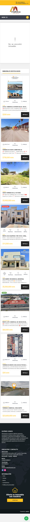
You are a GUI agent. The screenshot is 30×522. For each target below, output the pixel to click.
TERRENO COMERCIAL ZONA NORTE (12, 408)
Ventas (4, 478)
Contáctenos (5, 482)
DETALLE (25, 114)
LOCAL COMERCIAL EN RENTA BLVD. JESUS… (14, 106)
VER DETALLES (15, 87)
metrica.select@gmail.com (8, 467)
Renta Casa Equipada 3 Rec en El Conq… (14, 236)
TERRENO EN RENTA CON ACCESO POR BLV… (14, 365)
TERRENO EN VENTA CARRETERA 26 (12, 149)
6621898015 (21, 2)
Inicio (3, 476)
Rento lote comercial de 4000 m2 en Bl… (14, 322)
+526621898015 (22, 3)
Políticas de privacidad (8, 485)
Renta (4, 480)
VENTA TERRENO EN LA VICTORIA (11, 192)
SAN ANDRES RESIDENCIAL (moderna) (13, 279)
